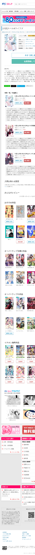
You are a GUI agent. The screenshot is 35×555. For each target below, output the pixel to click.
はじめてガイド (6, 535)
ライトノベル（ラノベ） (18, 32)
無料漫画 (11, 11)
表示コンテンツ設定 (26, 535)
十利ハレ (28, 39)
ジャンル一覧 (5, 11)
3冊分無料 (20, 241)
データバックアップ (26, 539)
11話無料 (20, 361)
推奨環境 (24, 537)
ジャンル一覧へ (16, 452)
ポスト (14, 86)
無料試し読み (18, 103)
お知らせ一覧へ (16, 499)
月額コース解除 (25, 534)
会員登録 (5, 532)
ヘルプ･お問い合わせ (7, 541)
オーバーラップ (30, 43)
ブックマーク (21, 86)
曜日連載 (16, 11)
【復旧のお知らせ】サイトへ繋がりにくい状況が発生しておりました (10, 493)
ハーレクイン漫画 (9, 449)
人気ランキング (30, 11)
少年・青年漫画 (8, 442)
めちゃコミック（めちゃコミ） (28, 553)
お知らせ (5, 539)
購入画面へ (27, 103)
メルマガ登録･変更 (7, 534)
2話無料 (20, 381)
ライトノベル (29, 41)
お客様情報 (24, 532)
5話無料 (9, 361)
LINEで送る (7, 86)
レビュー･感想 (23, 11)
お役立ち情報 (5, 537)
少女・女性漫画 (8, 445)
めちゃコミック (6, 32)
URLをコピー (29, 85)
